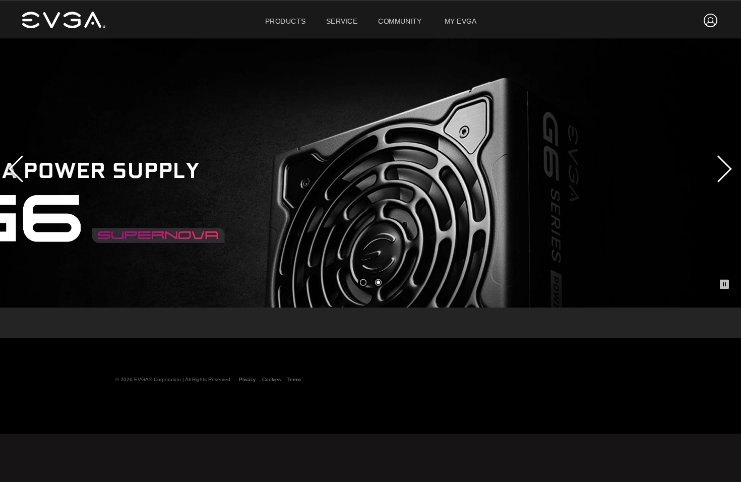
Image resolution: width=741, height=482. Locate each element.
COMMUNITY (400, 21)
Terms (294, 379)
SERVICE (342, 21)
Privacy (247, 379)
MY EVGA (461, 21)
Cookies (271, 379)
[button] (363, 282)
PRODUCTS (285, 21)
